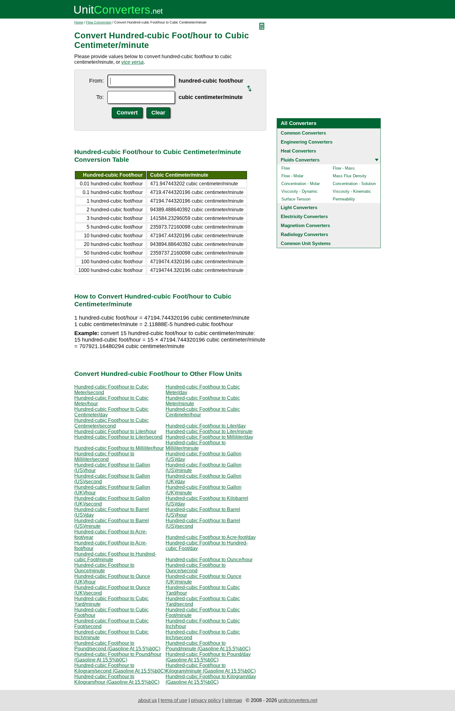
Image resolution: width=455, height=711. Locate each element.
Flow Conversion (98, 22)
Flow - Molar (292, 176)
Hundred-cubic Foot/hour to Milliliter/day (209, 437)
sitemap (233, 700)
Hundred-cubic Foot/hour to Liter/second (118, 437)
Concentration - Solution (354, 183)
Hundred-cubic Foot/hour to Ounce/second (196, 567)
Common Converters (303, 133)
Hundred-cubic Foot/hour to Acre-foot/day (211, 537)
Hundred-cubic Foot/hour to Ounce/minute (104, 567)
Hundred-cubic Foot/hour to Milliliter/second (104, 456)
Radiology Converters (304, 234)
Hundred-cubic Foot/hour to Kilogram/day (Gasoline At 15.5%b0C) (211, 679)
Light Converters (299, 207)
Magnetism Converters (305, 225)
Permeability (344, 199)
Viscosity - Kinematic (352, 191)
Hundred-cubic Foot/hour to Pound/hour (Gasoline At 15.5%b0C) (117, 657)
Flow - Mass (344, 168)
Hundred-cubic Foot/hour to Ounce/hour (209, 559)
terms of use (174, 700)
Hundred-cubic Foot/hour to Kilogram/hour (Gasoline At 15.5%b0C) (116, 679)
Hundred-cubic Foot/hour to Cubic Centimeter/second (111, 423)
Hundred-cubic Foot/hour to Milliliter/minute (196, 445)
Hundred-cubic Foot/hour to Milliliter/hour (119, 448)
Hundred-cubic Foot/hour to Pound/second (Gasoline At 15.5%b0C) (117, 645)
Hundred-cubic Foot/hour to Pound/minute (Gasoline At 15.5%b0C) (208, 645)
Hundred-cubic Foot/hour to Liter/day (206, 426)
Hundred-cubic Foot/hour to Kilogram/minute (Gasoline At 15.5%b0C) (211, 668)
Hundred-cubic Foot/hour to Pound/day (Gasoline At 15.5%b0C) (208, 657)
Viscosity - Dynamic (299, 191)
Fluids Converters (300, 159)
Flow (285, 168)
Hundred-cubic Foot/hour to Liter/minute (209, 431)
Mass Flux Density (349, 176)
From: (96, 81)
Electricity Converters (304, 216)
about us (147, 700)
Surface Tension (295, 199)
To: (100, 97)
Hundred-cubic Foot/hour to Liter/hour (115, 431)
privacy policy (206, 700)
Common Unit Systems (306, 243)
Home (78, 22)
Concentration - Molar (300, 183)
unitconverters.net (297, 700)
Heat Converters (298, 150)
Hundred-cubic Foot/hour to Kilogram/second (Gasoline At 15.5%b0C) (120, 668)
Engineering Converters (306, 141)
